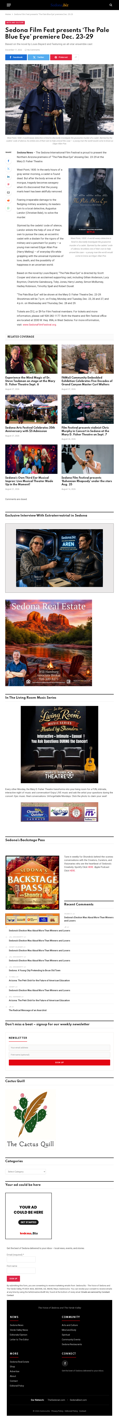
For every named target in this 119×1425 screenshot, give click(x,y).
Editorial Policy (17, 1386)
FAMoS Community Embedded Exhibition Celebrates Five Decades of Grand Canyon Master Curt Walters (87, 381)
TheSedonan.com (56, 1400)
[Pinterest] (8, 184)
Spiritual (66, 1335)
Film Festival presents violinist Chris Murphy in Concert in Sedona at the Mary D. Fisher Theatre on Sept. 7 (85, 431)
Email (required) (15, 1254)
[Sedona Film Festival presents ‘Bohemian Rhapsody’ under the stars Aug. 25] (88, 459)
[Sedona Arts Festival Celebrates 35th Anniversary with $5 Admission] (31, 409)
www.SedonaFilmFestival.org (39, 324)
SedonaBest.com (78, 1400)
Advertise (14, 1371)
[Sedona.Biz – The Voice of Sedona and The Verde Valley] (59, 5)
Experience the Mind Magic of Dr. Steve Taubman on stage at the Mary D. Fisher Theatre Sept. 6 (30, 381)
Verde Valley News (19, 1330)
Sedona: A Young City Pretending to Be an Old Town (34, 970)
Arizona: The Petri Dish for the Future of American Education (39, 980)
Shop (12, 1366)
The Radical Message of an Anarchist (27, 1010)
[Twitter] (8, 169)
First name (12, 1266)
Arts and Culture (15, 23)
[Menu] (9, 5)
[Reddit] (8, 200)
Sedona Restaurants (72, 1344)
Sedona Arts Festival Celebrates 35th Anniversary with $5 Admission (30, 429)
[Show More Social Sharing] (76, 57)
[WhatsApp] (8, 208)
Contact (14, 1381)
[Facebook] (8, 161)
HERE (90, 867)
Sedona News (16, 1325)
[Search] (110, 5)
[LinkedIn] (8, 177)
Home (8, 14)
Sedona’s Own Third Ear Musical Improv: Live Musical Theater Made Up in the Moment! (29, 481)
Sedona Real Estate (19, 1362)
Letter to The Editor (19, 1339)
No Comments (33, 50)
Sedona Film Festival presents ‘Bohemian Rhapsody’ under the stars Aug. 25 (87, 481)
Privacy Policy (57, 1411)
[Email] (8, 192)
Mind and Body (69, 1330)
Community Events (71, 1339)
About (13, 1376)
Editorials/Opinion (18, 1335)
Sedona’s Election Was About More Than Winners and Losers (89, 919)
